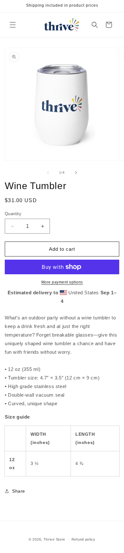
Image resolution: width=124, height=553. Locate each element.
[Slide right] (76, 173)
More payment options (62, 282)
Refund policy (83, 539)
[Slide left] (48, 173)
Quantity (13, 213)
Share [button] (18, 491)
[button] (13, 25)
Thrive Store (54, 539)
